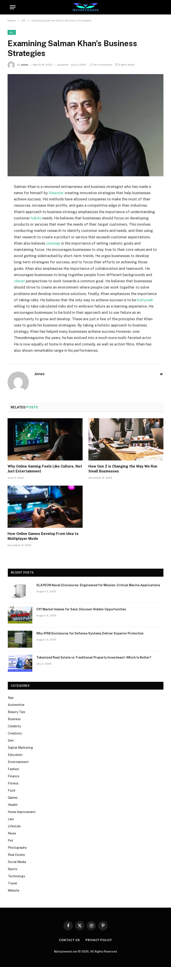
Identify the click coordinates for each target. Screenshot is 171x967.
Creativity (15, 733)
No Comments (103, 64)
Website (13, 890)
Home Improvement (22, 812)
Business (14, 719)
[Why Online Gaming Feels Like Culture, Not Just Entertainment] (45, 439)
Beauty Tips (16, 712)
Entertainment (18, 762)
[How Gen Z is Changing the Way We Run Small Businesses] (125, 439)
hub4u (36, 218)
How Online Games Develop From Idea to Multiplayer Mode (43, 536)
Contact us (69, 940)
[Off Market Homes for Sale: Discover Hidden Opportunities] (20, 615)
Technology (16, 876)
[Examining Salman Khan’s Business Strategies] (85, 125)
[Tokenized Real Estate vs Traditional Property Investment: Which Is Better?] (20, 663)
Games (13, 797)
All (11, 32)
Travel (12, 883)
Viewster (56, 193)
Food (11, 790)
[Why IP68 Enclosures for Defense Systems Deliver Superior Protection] (20, 639)
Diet (11, 740)
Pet (10, 840)
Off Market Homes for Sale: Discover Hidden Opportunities (81, 609)
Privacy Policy (99, 940)
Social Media (17, 862)
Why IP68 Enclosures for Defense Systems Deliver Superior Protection (90, 633)
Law (11, 819)
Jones (24, 64)
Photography (17, 847)
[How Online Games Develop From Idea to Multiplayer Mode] (45, 507)
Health (13, 805)
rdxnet (19, 281)
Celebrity (14, 726)
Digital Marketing (20, 747)
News (12, 833)
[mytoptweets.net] (86, 7)
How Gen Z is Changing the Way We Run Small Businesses (122, 468)
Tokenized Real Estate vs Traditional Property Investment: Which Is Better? (93, 657)
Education (15, 755)
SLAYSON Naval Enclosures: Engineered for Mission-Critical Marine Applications (98, 585)
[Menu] (13, 7)
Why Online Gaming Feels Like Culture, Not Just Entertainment (45, 468)
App (11, 697)
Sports (12, 869)
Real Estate (16, 855)
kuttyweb (145, 300)
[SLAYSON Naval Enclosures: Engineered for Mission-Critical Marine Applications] (20, 590)
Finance (13, 776)
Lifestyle (14, 826)
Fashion (13, 769)
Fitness (13, 783)
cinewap (53, 243)
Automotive (16, 705)
